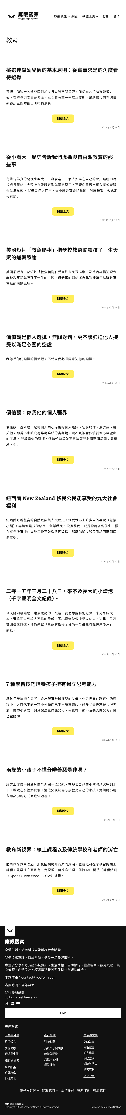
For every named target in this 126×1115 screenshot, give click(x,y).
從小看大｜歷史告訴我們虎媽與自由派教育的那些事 (59, 160)
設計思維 (50, 1035)
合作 (116, 16)
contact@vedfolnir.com (38, 977)
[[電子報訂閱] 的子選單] (38, 1090)
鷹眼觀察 (28, 14)
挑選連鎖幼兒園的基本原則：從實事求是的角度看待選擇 (62, 73)
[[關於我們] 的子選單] (57, 1090)
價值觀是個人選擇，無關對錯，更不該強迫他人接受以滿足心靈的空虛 (62, 341)
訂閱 (105, 16)
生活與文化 (91, 1035)
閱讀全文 (65, 119)
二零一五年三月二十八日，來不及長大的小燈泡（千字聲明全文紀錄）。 (59, 595)
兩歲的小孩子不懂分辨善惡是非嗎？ (47, 769)
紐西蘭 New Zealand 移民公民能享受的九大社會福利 (61, 502)
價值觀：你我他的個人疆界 (36, 412)
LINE (63, 1013)
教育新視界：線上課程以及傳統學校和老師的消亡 (62, 849)
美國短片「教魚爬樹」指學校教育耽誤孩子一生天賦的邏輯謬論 (62, 253)
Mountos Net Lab (112, 1106)
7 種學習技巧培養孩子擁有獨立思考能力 (51, 684)
